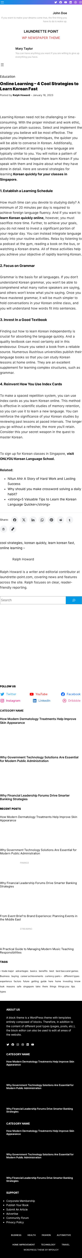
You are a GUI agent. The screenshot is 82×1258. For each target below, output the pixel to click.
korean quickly (35, 543)
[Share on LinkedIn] (33, 520)
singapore (28, 986)
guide (44, 981)
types (3, 991)
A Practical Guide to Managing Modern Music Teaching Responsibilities (37, 950)
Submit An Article (17, 1209)
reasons (10, 986)
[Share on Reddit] (60, 520)
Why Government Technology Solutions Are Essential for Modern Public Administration (39, 759)
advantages (22, 971)
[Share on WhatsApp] (42, 520)
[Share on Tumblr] (69, 520)
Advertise (12, 1213)
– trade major (7, 971)
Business (5, 976)
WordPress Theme (34, 1249)
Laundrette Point (41, 31)
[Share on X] (23, 520)
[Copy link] (12, 529)
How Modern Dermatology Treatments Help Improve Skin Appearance (38, 720)
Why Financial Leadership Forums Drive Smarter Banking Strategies (35, 797)
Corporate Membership (20, 1200)
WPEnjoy (53, 1249)
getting (35, 981)
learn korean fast (61, 543)
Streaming (26, 929)
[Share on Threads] (3, 529)
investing (68, 981)
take (38, 986)
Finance (24, 862)
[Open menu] (2, 2)
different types (71, 976)
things (53, 986)
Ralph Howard (21, 95)
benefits (43, 971)
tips (73, 986)
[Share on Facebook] (14, 520)
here (50, 981)
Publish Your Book (17, 1205)
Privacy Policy (15, 1222)
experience (6, 981)
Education (7, 76)
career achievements (32, 976)
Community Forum (17, 1217)
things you (63, 986)
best (51, 971)
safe (19, 986)
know (77, 981)
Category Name (12, 710)
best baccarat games (67, 971)
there (45, 986)
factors (17, 981)
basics (33, 971)
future (26, 981)
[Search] (74, 600)
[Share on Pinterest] (51, 520)
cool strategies (11, 543)
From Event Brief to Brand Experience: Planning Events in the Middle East (38, 917)
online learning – (12, 548)
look (2, 986)
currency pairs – (53, 976)
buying (15, 976)
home (58, 981)
